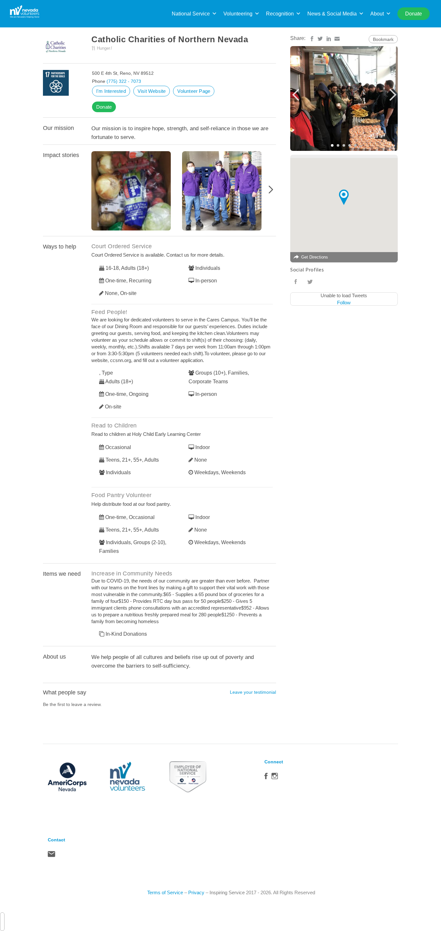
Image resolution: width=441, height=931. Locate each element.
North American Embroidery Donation (227, 192)
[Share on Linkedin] (328, 38)
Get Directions (314, 257)
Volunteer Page (193, 91)
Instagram (275, 777)
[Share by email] (337, 38)
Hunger (103, 48)
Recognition (280, 13)
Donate (104, 107)
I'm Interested (111, 91)
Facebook (266, 777)
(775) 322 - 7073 (124, 81)
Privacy (196, 892)
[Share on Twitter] (320, 38)
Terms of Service (165, 892)
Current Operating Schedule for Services (136, 192)
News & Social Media (332, 13)
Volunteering (237, 13)
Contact (51, 855)
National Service (191, 13)
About (377, 13)
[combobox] (2, 921)
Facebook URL (295, 281)
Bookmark (383, 39)
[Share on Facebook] (311, 38)
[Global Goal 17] (56, 83)
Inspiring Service (227, 892)
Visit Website (152, 91)
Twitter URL (309, 281)
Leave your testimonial (253, 692)
